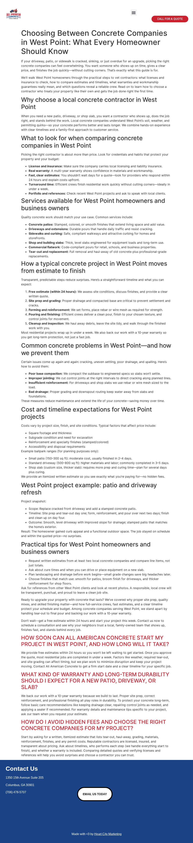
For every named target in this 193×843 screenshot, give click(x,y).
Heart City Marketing (108, 834)
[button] (134, 12)
